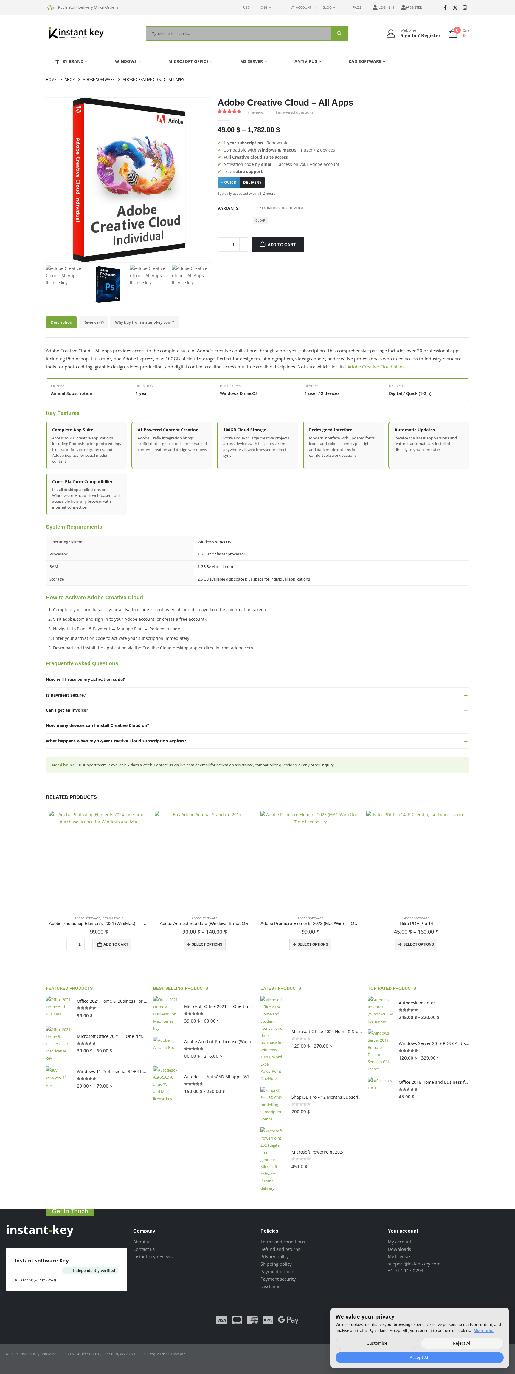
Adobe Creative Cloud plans (376, 367)
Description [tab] (61, 322)
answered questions (294, 112)
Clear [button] (260, 220)
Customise (377, 1343)
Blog (327, 7)
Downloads (399, 1249)
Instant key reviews (153, 1256)
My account (399, 1242)
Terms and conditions (282, 1242)
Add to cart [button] (115, 944)
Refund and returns (280, 1249)
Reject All (462, 1343)
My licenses (399, 1256)
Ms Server (251, 61)
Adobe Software (87, 918)
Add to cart (282, 244)
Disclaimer (271, 1286)
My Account (300, 7)
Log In (384, 7)
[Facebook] (445, 7)
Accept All (419, 1357)
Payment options (277, 1271)
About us (142, 1242)
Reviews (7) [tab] (93, 322)
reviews (255, 112)
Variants (228, 208)
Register (414, 7)
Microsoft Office (188, 61)
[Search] (339, 33)
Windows (126, 61)
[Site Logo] (76, 33)
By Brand (72, 61)
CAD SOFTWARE (365, 61)
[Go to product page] (99, 861)
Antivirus (305, 61)
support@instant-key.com (414, 1264)
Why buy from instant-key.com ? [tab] (144, 322)
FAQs (357, 7)
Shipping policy (276, 1264)
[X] (455, 7)
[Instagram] (465, 7)
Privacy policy (274, 1256)
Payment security (278, 1279)
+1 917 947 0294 (406, 1270)
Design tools (112, 918)
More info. (484, 1330)
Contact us (144, 1249)
